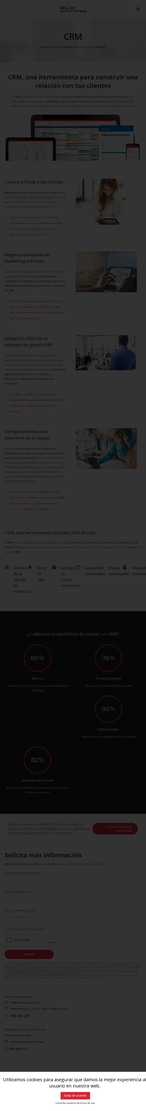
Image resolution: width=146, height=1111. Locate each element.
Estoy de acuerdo (75, 1095)
